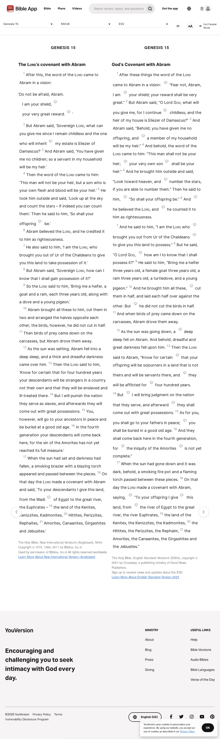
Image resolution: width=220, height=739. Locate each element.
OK (208, 727)
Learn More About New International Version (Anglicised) (56, 557)
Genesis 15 (10, 24)
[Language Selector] (189, 8)
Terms (58, 714)
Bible (47, 8)
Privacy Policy (42, 714)
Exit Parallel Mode (210, 26)
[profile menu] (205, 8)
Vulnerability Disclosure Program (27, 719)
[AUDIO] (178, 26)
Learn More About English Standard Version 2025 (145, 577)
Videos (77, 8)
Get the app (170, 8)
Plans (61, 8)
